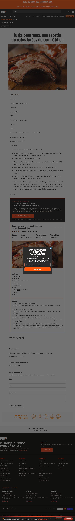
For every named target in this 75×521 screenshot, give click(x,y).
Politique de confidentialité (42, 519)
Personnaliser (59, 518)
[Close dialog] (51, 248)
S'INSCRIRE (37, 269)
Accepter (68, 518)
